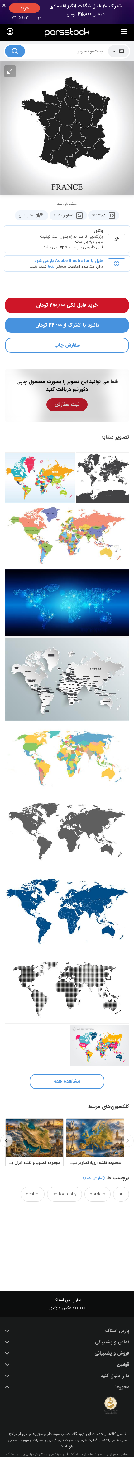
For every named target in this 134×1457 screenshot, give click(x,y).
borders (97, 1194)
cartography (64, 1194)
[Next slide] (6, 1141)
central (32, 1194)
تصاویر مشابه (63, 215)
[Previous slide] (127, 1141)
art (121, 1194)
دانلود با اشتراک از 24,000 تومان (67, 325)
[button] (67, 1331)
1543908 (99, 215)
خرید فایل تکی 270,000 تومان (67, 305)
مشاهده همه (67, 1081)
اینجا (51, 266)
